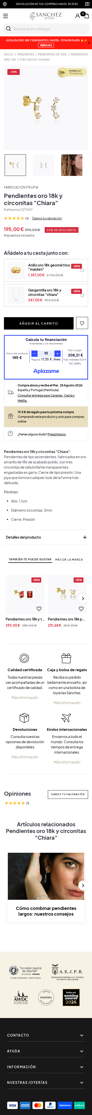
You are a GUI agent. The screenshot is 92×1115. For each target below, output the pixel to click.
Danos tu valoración (47, 218)
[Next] (83, 598)
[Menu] (5, 16)
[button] (82, 323)
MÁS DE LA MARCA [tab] (69, 559)
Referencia (12, 210)
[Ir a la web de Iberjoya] (67, 972)
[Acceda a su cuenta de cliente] (77, 16)
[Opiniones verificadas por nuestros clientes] (25, 972)
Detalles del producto (47, 537)
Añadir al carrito (38, 323)
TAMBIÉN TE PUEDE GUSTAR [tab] (30, 559)
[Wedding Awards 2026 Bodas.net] (71, 997)
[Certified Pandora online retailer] (46, 997)
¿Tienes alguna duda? (42, 434)
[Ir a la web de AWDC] (20, 997)
